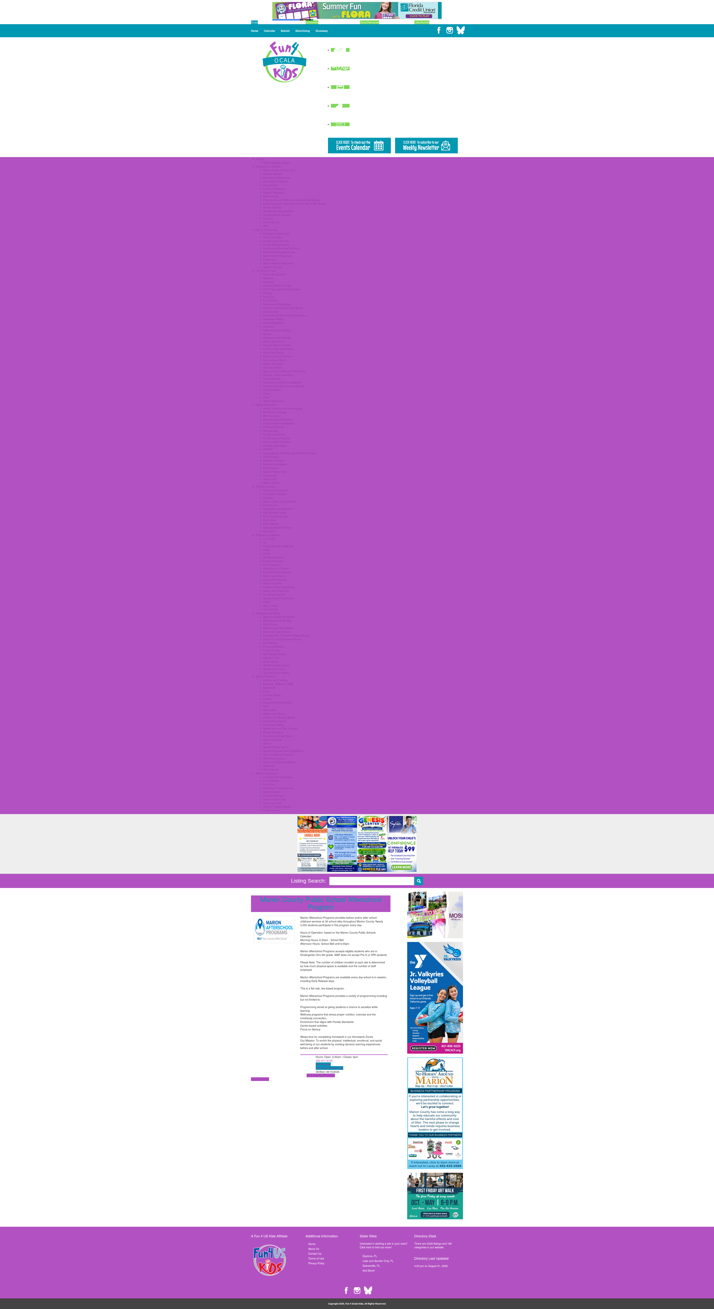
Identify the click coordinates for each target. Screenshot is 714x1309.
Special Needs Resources (278, 263)
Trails (266, 397)
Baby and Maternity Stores (278, 617)
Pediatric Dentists (273, 460)
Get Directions (326, 1075)
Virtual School (271, 222)
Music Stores (270, 661)
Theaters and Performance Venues (283, 386)
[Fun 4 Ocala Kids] (284, 61)
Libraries (268, 326)
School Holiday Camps (276, 163)
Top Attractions (272, 390)
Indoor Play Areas (273, 323)
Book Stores (270, 624)
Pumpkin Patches (273, 795)
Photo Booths (271, 524)
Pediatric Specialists (275, 464)
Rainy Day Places (273, 352)
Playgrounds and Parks (276, 345)
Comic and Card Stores (277, 632)
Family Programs (273, 561)
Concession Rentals (275, 494)
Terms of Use (316, 1258)
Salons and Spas (273, 364)
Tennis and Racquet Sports (279, 762)
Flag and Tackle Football (277, 702)
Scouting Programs (274, 594)
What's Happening (266, 773)
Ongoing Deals (272, 792)
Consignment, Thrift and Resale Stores (286, 635)
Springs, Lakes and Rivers (278, 375)
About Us (313, 1249)
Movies (267, 334)
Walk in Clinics (271, 483)
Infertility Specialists (274, 445)
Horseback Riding (273, 725)
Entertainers (270, 505)
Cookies (268, 498)
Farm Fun (269, 784)
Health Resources (266, 404)
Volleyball (268, 766)
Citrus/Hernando (369, 22)
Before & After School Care (279, 170)
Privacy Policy (316, 1263)
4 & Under (269, 538)
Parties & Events (265, 486)
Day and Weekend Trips (277, 285)
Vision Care (270, 479)
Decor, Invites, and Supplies (279, 501)
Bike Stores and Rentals (277, 620)
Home (254, 31)
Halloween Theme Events (278, 788)
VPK (265, 226)
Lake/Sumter (421, 22)
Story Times (270, 606)
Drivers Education (273, 557)
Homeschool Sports (274, 721)
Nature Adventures (274, 341)
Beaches (268, 278)
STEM (266, 602)
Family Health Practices (277, 442)
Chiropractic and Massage (278, 423)
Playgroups (269, 259)
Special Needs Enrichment (278, 598)
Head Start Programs (275, 181)
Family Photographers (276, 244)
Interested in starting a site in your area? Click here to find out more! (383, 1245)
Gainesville (311, 22)
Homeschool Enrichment (277, 572)
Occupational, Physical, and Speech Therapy (289, 453)
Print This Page (260, 1079)
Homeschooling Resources (279, 252)
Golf (265, 706)
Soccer (267, 743)
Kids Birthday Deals (274, 512)
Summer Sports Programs (278, 754)
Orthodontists (271, 457)
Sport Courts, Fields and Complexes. (284, 371)
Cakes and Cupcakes (275, 490)
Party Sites (269, 520)
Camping (268, 282)
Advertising (302, 31)
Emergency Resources (276, 233)
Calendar (269, 31)
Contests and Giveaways (277, 777)
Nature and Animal (274, 576)
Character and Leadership (278, 546)
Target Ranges (272, 378)
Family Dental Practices (277, 438)
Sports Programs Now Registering (283, 751)
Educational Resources (276, 177)
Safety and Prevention (276, 591)
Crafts (266, 553)
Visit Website (323, 1064)
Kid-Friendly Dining (274, 654)
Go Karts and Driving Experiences (283, 308)
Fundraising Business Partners (281, 248)
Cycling (267, 699)
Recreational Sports (274, 360)
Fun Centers (270, 300)
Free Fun (268, 297)
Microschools (271, 196)
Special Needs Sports (275, 747)
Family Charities (272, 237)
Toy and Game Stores (276, 673)
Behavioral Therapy (274, 412)
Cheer (266, 691)
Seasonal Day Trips (274, 799)
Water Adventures (273, 401)
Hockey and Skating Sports (279, 717)
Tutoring (268, 218)
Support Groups (272, 267)
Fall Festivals (271, 780)
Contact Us (314, 1253)
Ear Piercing (270, 643)
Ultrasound (269, 475)
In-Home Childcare (274, 189)
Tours (266, 393)
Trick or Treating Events (277, 807)
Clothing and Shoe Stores (278, 628)
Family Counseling (274, 434)
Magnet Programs (273, 192)
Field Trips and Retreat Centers (281, 289)
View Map (312, 1075)
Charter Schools (272, 174)
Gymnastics (270, 710)
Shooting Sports (272, 740)
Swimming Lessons (274, 758)
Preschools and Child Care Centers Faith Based (291, 200)
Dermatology (270, 431)
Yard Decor (269, 531)
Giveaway (322, 31)
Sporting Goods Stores (276, 665)
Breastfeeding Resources (278, 419)
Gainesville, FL (371, 1265)
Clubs (266, 550)
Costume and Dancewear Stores (282, 639)
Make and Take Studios (277, 330)
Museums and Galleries (277, 337)
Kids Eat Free (271, 658)
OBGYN (267, 449)
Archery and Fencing (275, 680)
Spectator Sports (273, 367)
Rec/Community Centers (277, 356)
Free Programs (272, 565)
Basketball (269, 687)
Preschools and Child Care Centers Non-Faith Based (294, 203)
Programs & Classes (268, 535)
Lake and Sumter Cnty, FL (378, 1261)
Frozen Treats (271, 650)
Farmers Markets (273, 646)
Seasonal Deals (272, 803)
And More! (369, 1270)
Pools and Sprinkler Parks (278, 349)
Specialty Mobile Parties (277, 527)
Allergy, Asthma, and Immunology (283, 408)
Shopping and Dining (268, 613)
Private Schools (272, 207)
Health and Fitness (274, 713)
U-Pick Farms (271, 810)
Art (264, 542)
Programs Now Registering (279, 587)
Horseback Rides (273, 319)
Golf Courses (271, 311)
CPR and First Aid (273, 427)
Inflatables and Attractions (278, 509)
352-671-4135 (324, 1060)
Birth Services (271, 416)
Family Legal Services (276, 241)
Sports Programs (266, 676)
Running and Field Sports (278, 736)
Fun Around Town (266, 270)
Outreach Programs (274, 579)
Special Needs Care (275, 471)
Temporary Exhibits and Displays (282, 382)
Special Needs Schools (276, 215)
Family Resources (266, 230)
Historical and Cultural (276, 568)
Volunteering (270, 609)
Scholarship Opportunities (278, 211)
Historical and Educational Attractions (285, 315)
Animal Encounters (274, 274)
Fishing (267, 293)
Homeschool (270, 185)
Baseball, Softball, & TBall (278, 684)
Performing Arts (272, 583)
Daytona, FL (370, 1256)
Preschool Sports (273, 732)
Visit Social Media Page (329, 1068)
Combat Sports (272, 695)
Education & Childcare (269, 166)
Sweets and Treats (274, 669)
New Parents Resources (277, 256)
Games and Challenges (277, 304)
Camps (260, 159)
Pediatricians (270, 468)
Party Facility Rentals (275, 516)
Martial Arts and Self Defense (280, 728)
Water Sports (270, 769)
